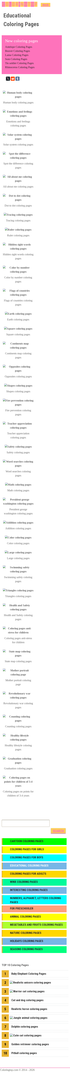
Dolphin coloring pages (24, 1026)
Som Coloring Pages (16, 59)
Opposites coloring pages (18, 376)
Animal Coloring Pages (25, 916)
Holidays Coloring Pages (26, 941)
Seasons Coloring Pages (26, 949)
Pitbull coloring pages (24, 1053)
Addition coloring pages (18, 528)
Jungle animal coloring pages (30, 1017)
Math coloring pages (18, 490)
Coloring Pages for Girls (27, 849)
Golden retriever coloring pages (30, 1044)
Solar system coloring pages (18, 144)
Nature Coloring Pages (25, 933)
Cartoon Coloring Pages (26, 841)
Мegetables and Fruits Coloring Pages (36, 924)
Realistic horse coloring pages (29, 1009)
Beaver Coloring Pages (17, 51)
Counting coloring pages (18, 726)
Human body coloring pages (18, 102)
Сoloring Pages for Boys (26, 857)
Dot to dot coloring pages (18, 205)
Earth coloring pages (18, 319)
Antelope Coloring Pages (18, 46)
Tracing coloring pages (18, 220)
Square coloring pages (18, 334)
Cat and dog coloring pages (27, 1000)
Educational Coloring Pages (29, 865)
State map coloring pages (18, 661)
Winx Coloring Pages (24, 881)
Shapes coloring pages (18, 391)
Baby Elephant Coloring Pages (28, 973)
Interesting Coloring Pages (29, 890)
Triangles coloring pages (18, 596)
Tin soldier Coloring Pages (19, 63)
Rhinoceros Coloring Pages (19, 67)
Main (45, 5)
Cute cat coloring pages (27, 1035)
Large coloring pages (18, 558)
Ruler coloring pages (18, 235)
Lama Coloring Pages (16, 55)
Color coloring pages (18, 543)
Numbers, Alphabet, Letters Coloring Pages (35, 900)
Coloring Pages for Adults (28, 873)
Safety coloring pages (18, 452)
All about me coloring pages (18, 186)
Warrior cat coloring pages (29, 991)
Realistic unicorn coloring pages (32, 982)
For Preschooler (21, 908)
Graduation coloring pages (18, 768)
